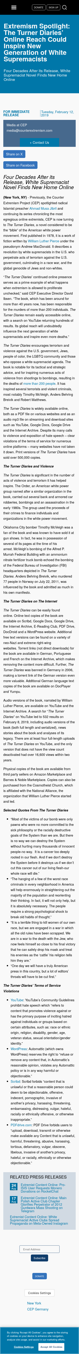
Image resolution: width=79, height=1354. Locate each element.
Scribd (15, 1081)
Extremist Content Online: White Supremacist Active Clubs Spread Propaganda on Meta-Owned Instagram (39, 1220)
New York (34, 1303)
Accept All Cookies (51, 1347)
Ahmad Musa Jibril (43, 208)
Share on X (14, 154)
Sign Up (53, 7)
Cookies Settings (39, 1293)
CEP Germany (38, 1309)
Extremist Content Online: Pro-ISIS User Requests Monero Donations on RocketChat (43, 1187)
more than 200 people (39, 383)
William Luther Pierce (43, 240)
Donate (38, 7)
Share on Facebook (20, 165)
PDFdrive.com (21, 1124)
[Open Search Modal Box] (65, 7)
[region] (39, 1340)
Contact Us (41, 142)
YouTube (17, 999)
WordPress (19, 1048)
